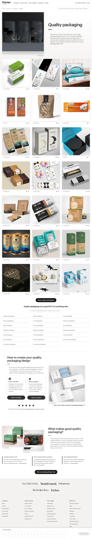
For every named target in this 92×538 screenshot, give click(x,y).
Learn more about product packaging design (68, 405)
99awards (72, 511)
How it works (23, 3)
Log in (88, 3)
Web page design (51, 508)
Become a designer (74, 503)
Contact (4, 506)
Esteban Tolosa (7, 293)
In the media (5, 511)
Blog (71, 506)
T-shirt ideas (72, 518)
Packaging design (51, 513)
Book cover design (51, 518)
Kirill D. (65, 157)
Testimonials (5, 513)
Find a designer (33, 3)
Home (3, 8)
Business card (50, 506)
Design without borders (75, 508)
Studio (47, 3)
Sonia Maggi (66, 88)
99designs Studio (29, 516)
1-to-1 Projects (28, 506)
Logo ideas (72, 516)
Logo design (50, 503)
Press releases (5, 508)
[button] (89, 529)
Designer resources (74, 521)
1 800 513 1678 (81, 3)
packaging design (55, 43)
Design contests (28, 503)
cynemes (5, 123)
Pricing (26, 513)
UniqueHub (66, 123)
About (3, 503)
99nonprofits (5, 516)
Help (71, 526)
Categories (16, 3)
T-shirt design (50, 516)
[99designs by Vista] (6, 2)
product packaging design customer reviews (32, 409)
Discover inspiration (29, 511)
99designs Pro (28, 518)
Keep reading (22, 463)
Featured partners (74, 524)
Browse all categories (52, 521)
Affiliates (72, 513)
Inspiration (41, 3)
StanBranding (41, 55)
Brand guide (50, 511)
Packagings (15, 8)
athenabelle (36, 123)
